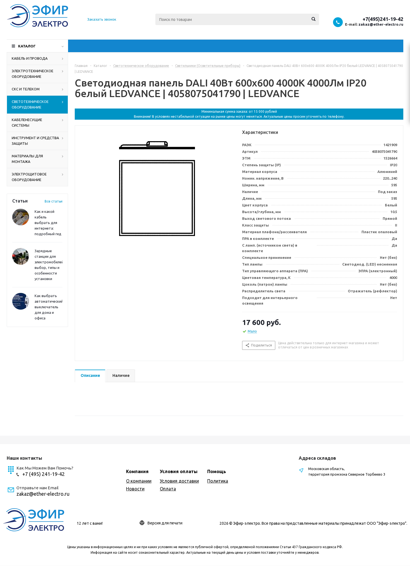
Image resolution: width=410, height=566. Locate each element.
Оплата (168, 488)
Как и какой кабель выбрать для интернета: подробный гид (48, 222)
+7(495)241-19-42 (383, 18)
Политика (217, 480)
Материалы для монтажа (27, 158)
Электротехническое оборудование (32, 73)
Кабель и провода (30, 58)
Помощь (216, 471)
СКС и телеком (26, 89)
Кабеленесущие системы (27, 122)
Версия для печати (165, 523)
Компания (137, 471)
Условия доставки (179, 480)
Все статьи (53, 201)
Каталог (27, 46)
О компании (138, 480)
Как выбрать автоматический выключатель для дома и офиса (49, 307)
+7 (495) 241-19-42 (43, 474)
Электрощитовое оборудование (29, 177)
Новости (135, 488)
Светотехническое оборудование (30, 104)
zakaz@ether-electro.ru (380, 24)
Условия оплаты (178, 471)
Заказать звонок (101, 19)
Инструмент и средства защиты (35, 140)
